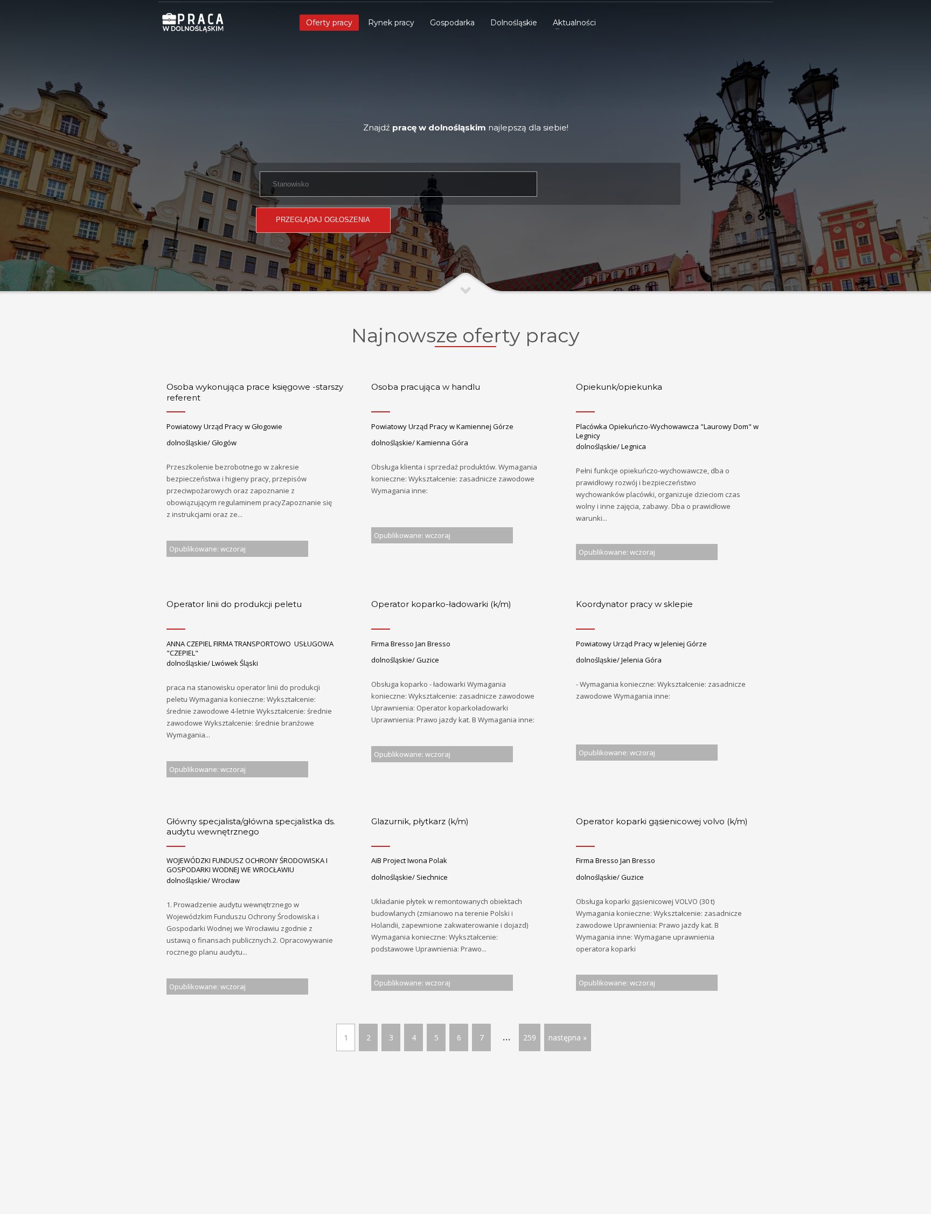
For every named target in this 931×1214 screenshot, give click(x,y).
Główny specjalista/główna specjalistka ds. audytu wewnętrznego (250, 826)
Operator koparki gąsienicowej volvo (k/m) (662, 821)
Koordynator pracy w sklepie (634, 604)
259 (529, 1037)
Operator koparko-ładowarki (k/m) (441, 604)
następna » (567, 1037)
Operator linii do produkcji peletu (234, 604)
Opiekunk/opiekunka (619, 387)
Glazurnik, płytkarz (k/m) (420, 821)
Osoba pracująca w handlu (425, 387)
